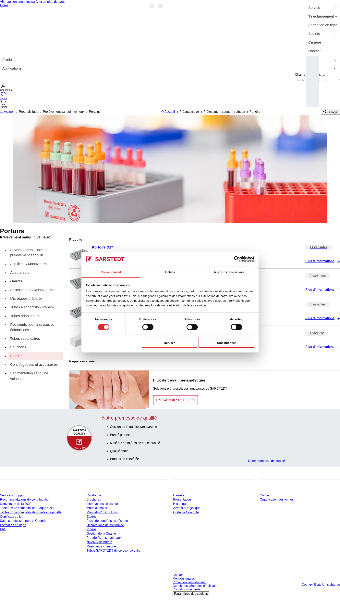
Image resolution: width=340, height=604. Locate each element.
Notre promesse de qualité (266, 461)
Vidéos (91, 529)
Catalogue (94, 495)
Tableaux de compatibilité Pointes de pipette (31, 512)
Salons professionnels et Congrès (23, 520)
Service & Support (12, 495)
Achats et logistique (186, 508)
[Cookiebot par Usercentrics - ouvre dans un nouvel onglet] (237, 259)
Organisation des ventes (277, 499)
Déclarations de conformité (105, 525)
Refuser (169, 342)
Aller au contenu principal (18, 1)
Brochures (94, 499)
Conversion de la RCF (15, 503)
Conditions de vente (186, 589)
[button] (6, 88)
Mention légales (184, 578)
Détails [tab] (170, 272)
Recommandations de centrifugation (25, 499)
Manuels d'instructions (102, 512)
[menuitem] (323, 8)
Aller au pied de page (51, 1)
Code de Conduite (186, 512)
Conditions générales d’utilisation (196, 585)
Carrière (179, 495)
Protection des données (189, 582)
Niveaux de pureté (99, 542)
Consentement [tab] (111, 272)
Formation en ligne (13, 525)
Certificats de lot (11, 516)
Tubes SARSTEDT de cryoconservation (114, 550)
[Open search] (338, 78)
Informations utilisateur (102, 503)
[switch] (147, 327)
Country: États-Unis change (321, 584)
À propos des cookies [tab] (229, 272)
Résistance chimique (101, 546)
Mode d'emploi (97, 508)
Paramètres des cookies (191, 593)
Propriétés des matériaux (104, 537)
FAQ (3, 529)
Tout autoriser (226, 342)
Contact (265, 495)
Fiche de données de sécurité (107, 520)
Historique (180, 503)
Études (91, 516)
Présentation (182, 499)
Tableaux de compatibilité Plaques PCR (28, 508)
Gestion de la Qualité (101, 533)
